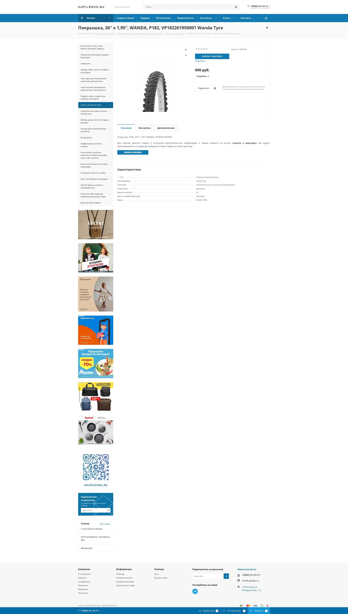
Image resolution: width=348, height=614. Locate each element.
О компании (84, 574)
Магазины (83, 589)
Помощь (120, 574)
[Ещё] (258, 18)
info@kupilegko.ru (250, 580)
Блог (156, 574)
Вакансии (83, 585)
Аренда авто (87, 548)
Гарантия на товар (125, 585)
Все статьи (105, 524)
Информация (124, 569)
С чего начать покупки (91, 529)
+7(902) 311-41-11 (259, 6)
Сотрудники (84, 581)
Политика (83, 593)
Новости (82, 577)
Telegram (195, 591)
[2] (199, 49)
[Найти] (236, 7)
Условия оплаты (124, 577)
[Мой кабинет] (266, 18)
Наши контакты (246, 569)
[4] (204, 49)
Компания (84, 569)
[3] (201, 49)
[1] (196, 49)
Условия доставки (125, 581)
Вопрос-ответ (161, 577)
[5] (206, 49)
